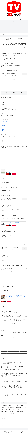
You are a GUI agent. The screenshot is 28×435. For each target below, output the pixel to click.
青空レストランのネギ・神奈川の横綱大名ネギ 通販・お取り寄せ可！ (11, 413)
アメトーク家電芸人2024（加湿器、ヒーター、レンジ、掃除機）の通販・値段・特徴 (13, 407)
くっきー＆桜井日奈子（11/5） (6, 121)
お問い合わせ (7, 432)
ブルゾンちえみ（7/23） (5, 125)
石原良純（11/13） (4, 130)
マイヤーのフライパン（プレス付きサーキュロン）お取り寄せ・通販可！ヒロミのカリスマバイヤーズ (14, 423)
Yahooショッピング (14, 225)
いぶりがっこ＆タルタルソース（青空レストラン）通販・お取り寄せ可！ (11, 409)
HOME (21, 432)
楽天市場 (7, 225)
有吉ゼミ (2, 335)
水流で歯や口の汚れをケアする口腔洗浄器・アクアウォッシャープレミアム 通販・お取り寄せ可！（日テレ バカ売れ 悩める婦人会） (14, 418)
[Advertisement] (14, 27)
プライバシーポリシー (14, 431)
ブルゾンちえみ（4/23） (5, 128)
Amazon (10, 225)
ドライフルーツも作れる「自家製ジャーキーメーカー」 (9, 284)
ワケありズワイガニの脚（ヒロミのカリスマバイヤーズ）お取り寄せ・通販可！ (12, 425)
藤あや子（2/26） (4, 129)
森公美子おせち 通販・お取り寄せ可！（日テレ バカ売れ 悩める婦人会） (11, 420)
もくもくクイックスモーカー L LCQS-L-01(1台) (13, 222)
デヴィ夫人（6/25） (5, 126)
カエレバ (9, 172)
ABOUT (23, 431)
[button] (27, 34)
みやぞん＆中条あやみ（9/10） (6, 124)
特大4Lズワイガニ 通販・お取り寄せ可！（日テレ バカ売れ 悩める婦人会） (12, 411)
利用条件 (5, 431)
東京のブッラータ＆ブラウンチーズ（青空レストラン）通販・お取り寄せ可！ (12, 405)
